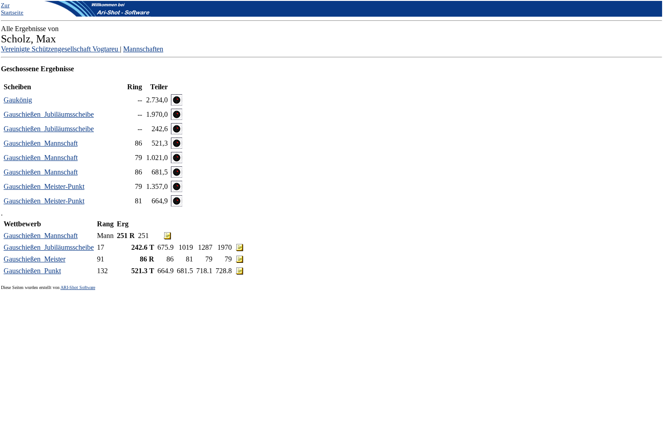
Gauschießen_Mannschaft (41, 143)
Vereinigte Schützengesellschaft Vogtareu (60, 49)
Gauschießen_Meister (34, 259)
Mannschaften (143, 49)
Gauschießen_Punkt (32, 271)
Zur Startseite (12, 9)
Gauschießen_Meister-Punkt (44, 186)
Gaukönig (18, 100)
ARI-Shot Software (77, 287)
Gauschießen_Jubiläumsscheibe (49, 114)
